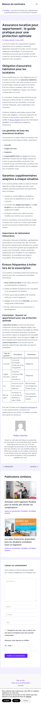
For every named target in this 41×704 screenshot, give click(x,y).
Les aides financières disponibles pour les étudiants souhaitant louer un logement (20, 542)
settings (28, 697)
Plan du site (20, 680)
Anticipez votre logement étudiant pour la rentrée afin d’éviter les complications (20, 505)
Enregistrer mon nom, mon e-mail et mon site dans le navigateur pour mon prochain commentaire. (20, 632)
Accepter (6, 700)
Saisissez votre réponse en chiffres (17, 640)
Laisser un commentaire (12, 511)
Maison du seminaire (13, 4)
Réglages (25, 700)
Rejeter (16, 700)
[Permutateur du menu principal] (36, 4)
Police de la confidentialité (20, 683)
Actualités (5, 10)
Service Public (14, 120)
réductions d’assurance (28, 407)
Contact (20, 685)
